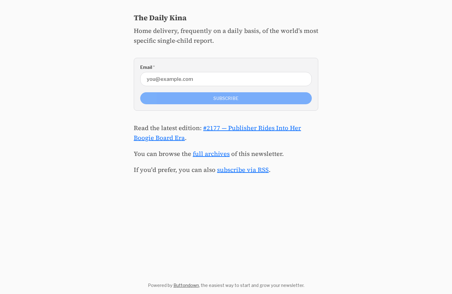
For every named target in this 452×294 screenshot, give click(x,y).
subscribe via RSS (243, 169)
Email (147, 67)
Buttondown (186, 285)
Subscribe (226, 98)
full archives (211, 153)
